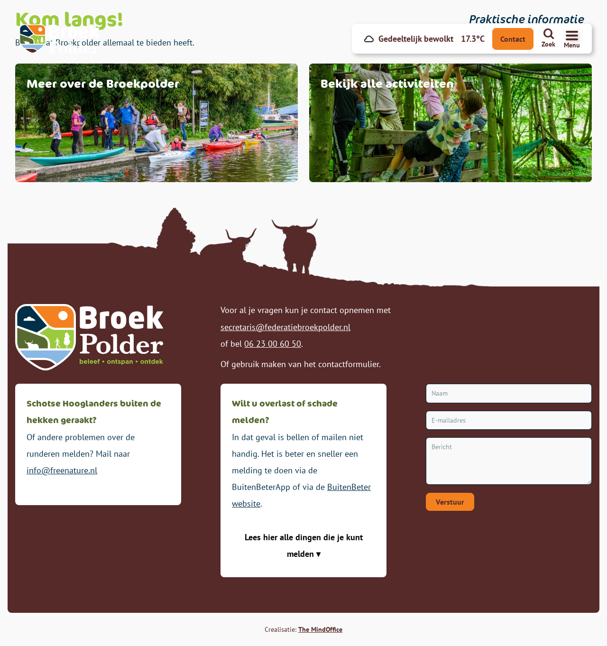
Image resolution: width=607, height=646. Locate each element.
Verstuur (450, 502)
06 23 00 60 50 (272, 344)
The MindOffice (320, 629)
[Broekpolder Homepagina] (59, 39)
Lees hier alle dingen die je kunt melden (304, 545)
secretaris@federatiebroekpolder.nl (285, 327)
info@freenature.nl (62, 470)
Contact (512, 39)
